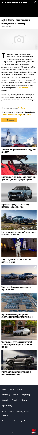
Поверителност (7, 421)
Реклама (11, 412)
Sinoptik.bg (5, 400)
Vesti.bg (21, 108)
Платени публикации (22, 412)
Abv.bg (4, 389)
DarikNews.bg (6, 395)
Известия (27, 421)
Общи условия (15, 432)
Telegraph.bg (26, 395)
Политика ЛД (18, 421)
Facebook (12, 115)
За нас (4, 412)
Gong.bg (11, 389)
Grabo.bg (24, 400)
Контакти (5, 415)
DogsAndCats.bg (7, 405)
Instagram (20, 115)
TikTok (28, 115)
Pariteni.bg (15, 400)
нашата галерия (25, 88)
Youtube (4, 115)
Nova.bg (15, 395)
